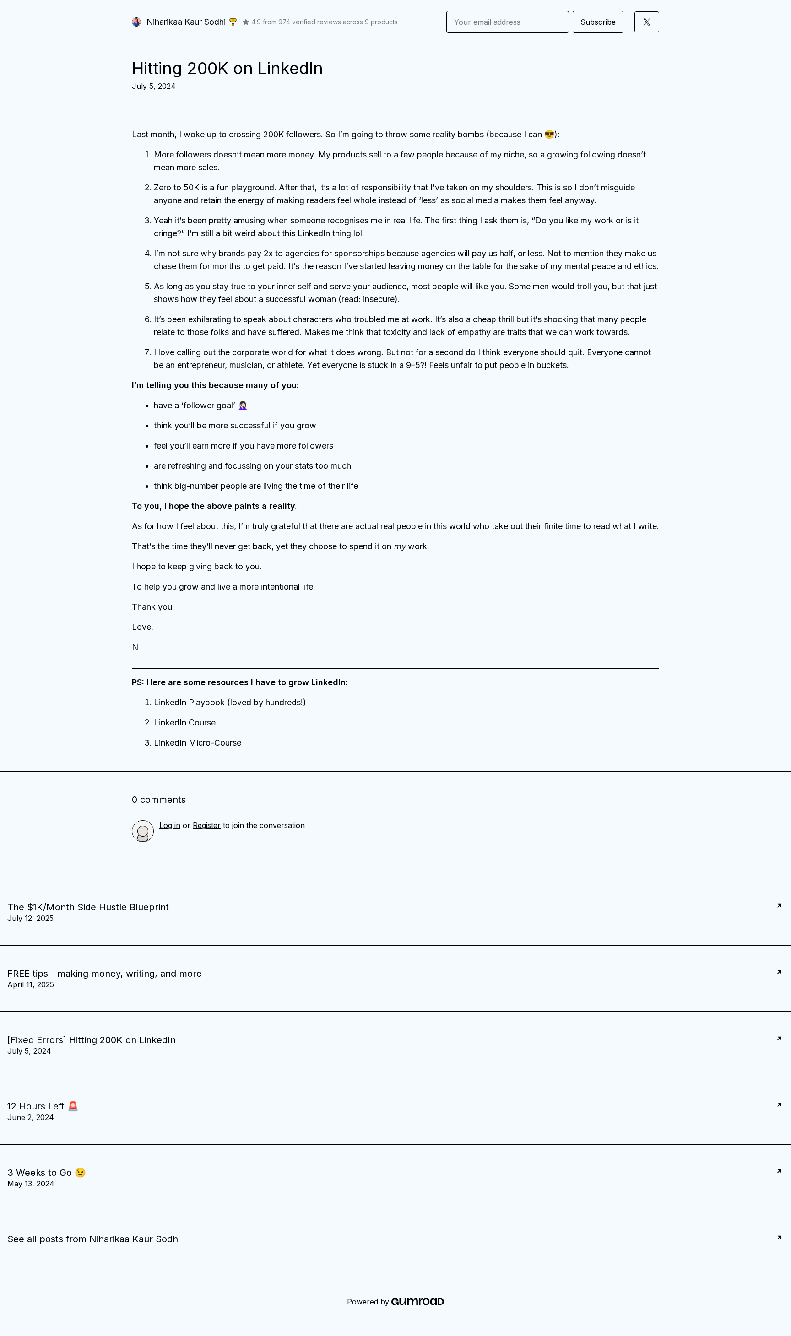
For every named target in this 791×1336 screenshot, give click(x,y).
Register (207, 825)
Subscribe (598, 22)
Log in (169, 825)
